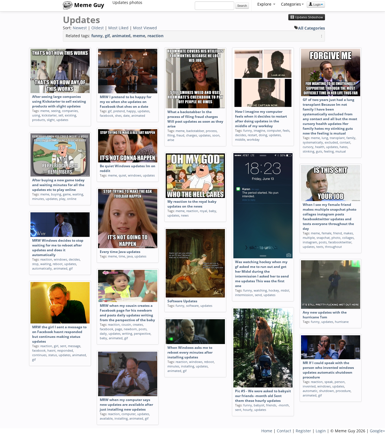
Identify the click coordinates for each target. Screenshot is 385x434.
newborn (130, 329)
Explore (265, 4)
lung (325, 138)
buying (56, 194)
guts (319, 151)
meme (139, 35)
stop (35, 264)
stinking (308, 151)
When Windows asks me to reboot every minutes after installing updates (190, 352)
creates (138, 324)
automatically (42, 268)
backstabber (195, 131)
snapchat (323, 237)
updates (62, 120)
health (319, 147)
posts (323, 242)
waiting (77, 194)
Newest (80, 27)
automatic (310, 391)
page (118, 329)
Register (303, 430)
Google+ (377, 430)
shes (118, 115)
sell (60, 115)
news (185, 215)
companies (70, 111)
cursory (308, 147)
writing (127, 333)
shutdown (326, 391)
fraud (180, 135)
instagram (310, 242)
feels (286, 130)
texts (319, 246)
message (74, 346)
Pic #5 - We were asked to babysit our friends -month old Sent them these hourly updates (263, 396)
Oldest (97, 27)
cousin (126, 324)
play (62, 199)
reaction (155, 35)
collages (348, 237)
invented (309, 386)
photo (335, 237)
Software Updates (182, 301)
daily (103, 333)
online (71, 199)
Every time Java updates (120, 252)
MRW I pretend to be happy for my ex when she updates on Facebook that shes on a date (125, 102)
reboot (58, 264)
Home (266, 430)
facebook (106, 115)
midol (285, 290)
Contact (284, 430)
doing (263, 135)
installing (187, 366)
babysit (259, 405)
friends (271, 405)
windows (134, 175)
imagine (259, 130)
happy (131, 111)
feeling (329, 151)
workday (253, 139)
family (350, 138)
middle (240, 139)
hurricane (342, 322)
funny (97, 35)
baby (212, 211)
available (106, 418)
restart (252, 135)
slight (51, 120)
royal (203, 211)
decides (240, 135)
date (126, 115)
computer (274, 130)
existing (70, 115)
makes (348, 233)
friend (337, 233)
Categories (291, 4)
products (38, 120)
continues (39, 355)
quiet (122, 175)
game (67, 194)
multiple (309, 237)
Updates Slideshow (308, 17)
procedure (343, 391)
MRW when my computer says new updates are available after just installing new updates (126, 404)
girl (56, 346)
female (326, 233)
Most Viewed (145, 27)
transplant (337, 138)
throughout (333, 246)
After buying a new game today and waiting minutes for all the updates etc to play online (58, 185)
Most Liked (118, 27)
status (52, 355)
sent (63, 346)
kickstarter (49, 115)
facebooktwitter (339, 242)
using (36, 115)
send (258, 295)
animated (121, 35)
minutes (38, 199)
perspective (142, 333)
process (211, 131)
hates (344, 147)
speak (328, 382)
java (130, 256)
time (122, 256)
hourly (248, 409)
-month (283, 405)
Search (242, 5)
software (192, 305)
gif (107, 35)
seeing (55, 111)
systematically (313, 142)
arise (170, 140)
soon (216, 135)
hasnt (51, 350)
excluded (331, 142)
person (340, 382)
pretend (119, 111)
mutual (340, 151)
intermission (244, 295)
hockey (274, 290)
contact (345, 142)
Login (317, 4)
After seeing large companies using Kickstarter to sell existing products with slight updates (59, 101)
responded (65, 350)
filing (171, 135)
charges (191, 135)
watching (260, 290)
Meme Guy (88, 5)
